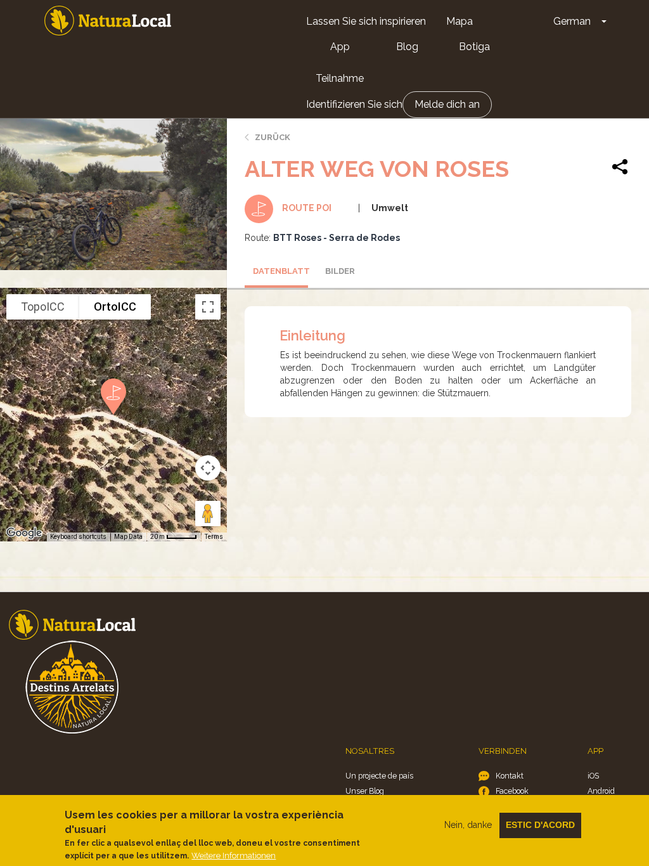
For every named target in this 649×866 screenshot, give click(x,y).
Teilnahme (340, 78)
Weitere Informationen (233, 855)
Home (107, 21)
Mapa (459, 21)
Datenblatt (280, 271)
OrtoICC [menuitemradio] (115, 306)
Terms (214, 536)
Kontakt (510, 775)
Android (601, 791)
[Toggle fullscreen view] (208, 307)
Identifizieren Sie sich (354, 104)
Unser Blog (364, 791)
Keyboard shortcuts (78, 536)
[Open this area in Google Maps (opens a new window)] (24, 533)
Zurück (272, 137)
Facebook (512, 791)
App (340, 47)
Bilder (340, 271)
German (572, 21)
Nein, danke (468, 825)
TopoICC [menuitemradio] (43, 306)
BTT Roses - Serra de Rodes (336, 238)
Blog (407, 47)
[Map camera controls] (208, 468)
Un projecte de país (379, 775)
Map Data (128, 536)
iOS (593, 775)
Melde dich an (447, 104)
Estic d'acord (540, 825)
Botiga (474, 47)
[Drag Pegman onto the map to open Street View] (208, 513)
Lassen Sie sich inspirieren (366, 21)
